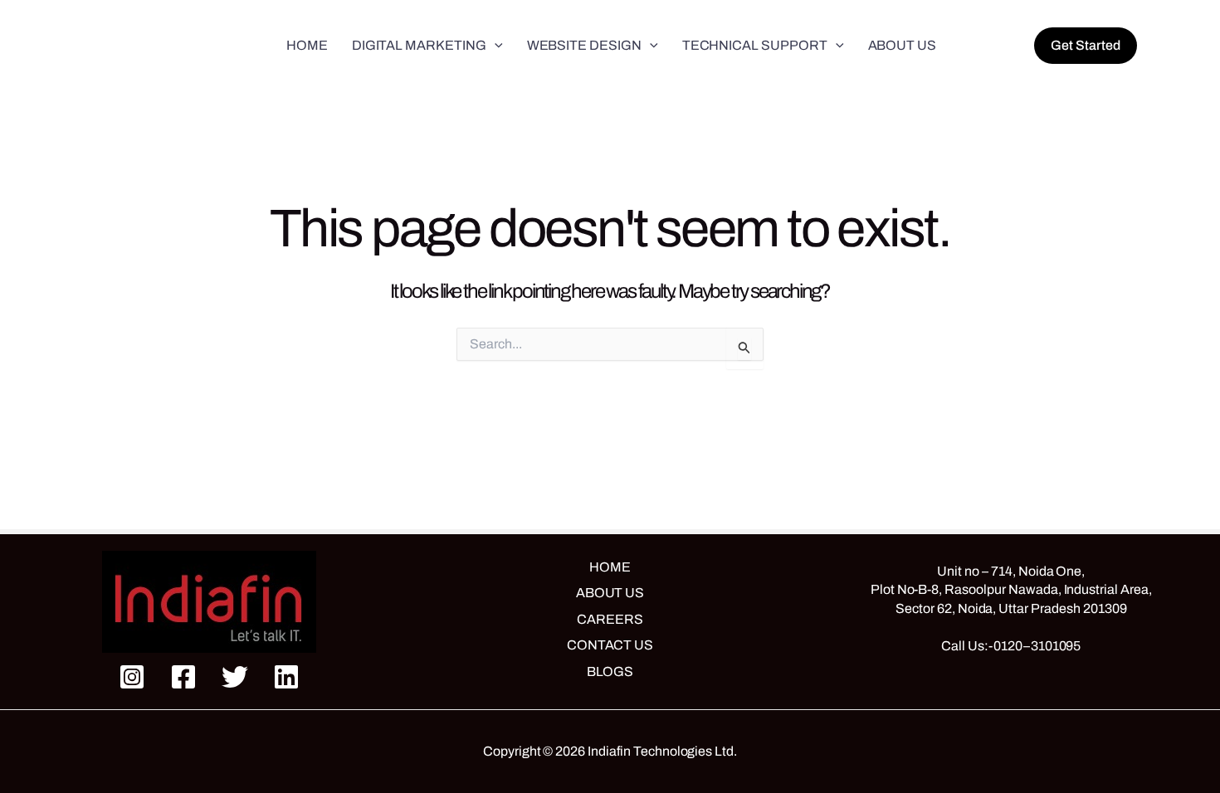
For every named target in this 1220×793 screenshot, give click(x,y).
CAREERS (610, 619)
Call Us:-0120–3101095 (1011, 646)
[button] (494, 45)
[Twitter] (235, 677)
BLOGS (610, 671)
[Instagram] (132, 677)
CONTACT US (610, 645)
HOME (610, 567)
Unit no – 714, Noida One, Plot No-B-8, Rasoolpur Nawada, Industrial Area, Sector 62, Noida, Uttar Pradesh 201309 (1011, 589)
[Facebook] (183, 677)
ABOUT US (610, 593)
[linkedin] (286, 677)
